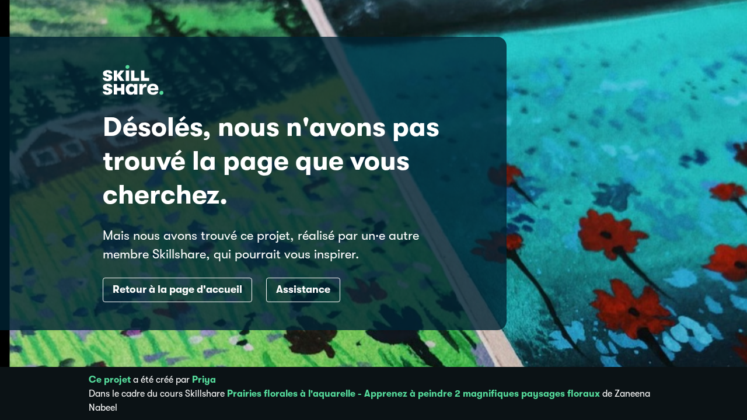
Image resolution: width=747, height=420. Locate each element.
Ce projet (110, 379)
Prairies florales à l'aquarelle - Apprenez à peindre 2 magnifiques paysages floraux (413, 393)
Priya (204, 379)
